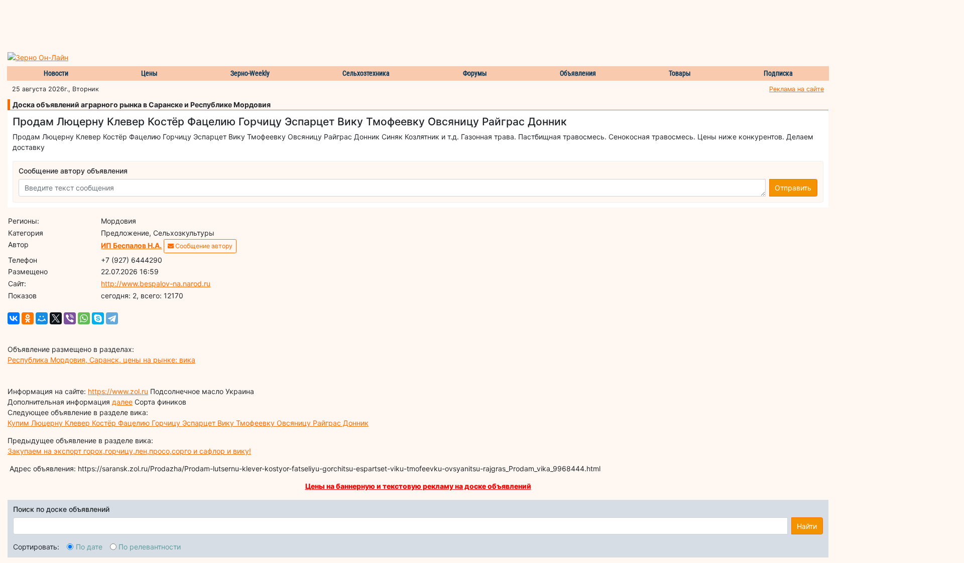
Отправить (793, 187)
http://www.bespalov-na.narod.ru (155, 283)
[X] (56, 318)
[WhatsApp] (84, 318)
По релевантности (149, 546)
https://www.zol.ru (118, 391)
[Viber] (70, 318)
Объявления (578, 73)
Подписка (778, 73)
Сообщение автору (203, 246)
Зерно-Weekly (250, 73)
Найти (807, 526)
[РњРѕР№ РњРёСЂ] (42, 318)
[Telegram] (112, 318)
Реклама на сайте (796, 89)
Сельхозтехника (366, 73)
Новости (56, 73)
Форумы (475, 73)
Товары (680, 73)
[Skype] (98, 318)
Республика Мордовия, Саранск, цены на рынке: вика (101, 359)
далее (122, 402)
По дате (89, 546)
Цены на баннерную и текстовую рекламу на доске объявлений (418, 486)
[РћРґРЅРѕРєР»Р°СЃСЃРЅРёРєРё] (28, 318)
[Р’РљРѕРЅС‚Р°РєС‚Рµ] (14, 318)
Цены (149, 73)
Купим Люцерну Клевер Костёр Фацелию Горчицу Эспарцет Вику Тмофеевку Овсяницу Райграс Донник (188, 423)
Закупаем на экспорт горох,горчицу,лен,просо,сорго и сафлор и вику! (129, 451)
